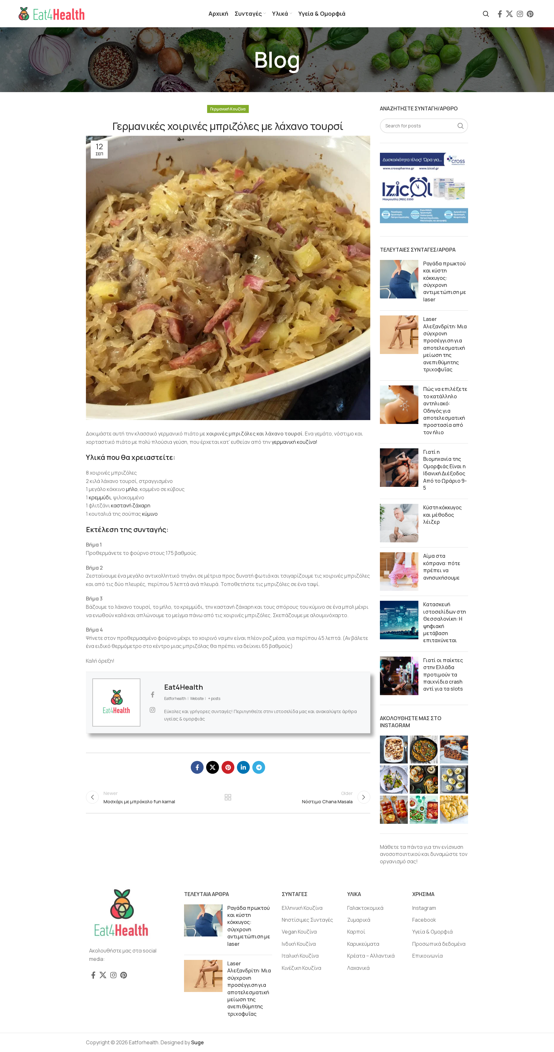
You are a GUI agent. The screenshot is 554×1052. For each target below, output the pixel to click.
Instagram (424, 907)
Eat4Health (183, 687)
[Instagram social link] (520, 13)
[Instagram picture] (394, 750)
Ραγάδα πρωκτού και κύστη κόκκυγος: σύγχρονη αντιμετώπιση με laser (444, 281)
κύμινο (150, 513)
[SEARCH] (460, 125)
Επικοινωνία (427, 955)
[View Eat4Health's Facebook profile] (152, 694)
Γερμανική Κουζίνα (228, 109)
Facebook (424, 919)
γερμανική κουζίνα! (294, 441)
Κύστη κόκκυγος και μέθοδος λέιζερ (442, 514)
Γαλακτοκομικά (365, 907)
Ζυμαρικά (358, 919)
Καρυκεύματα (363, 943)
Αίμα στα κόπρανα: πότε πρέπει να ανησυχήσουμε (441, 566)
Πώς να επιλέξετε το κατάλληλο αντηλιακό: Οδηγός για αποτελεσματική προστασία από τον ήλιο (445, 410)
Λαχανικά (358, 967)
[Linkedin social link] (243, 767)
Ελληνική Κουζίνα (302, 907)
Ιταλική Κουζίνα (300, 955)
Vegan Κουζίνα (299, 931)
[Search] (486, 13)
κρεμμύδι (100, 497)
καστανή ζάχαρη (130, 505)
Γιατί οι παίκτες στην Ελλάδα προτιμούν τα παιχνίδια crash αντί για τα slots (443, 675)
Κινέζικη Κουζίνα (301, 967)
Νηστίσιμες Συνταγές (307, 919)
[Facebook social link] (500, 13)
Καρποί (356, 931)
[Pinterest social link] (530, 13)
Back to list (228, 797)
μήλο (132, 489)
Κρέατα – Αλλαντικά (371, 955)
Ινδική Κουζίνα (299, 943)
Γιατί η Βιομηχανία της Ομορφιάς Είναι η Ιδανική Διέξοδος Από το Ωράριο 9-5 (445, 469)
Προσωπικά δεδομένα (439, 943)
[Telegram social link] (258, 767)
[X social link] (509, 13)
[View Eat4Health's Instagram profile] (152, 709)
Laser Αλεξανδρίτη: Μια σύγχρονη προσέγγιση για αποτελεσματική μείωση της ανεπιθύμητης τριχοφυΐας (445, 344)
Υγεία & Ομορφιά (432, 931)
